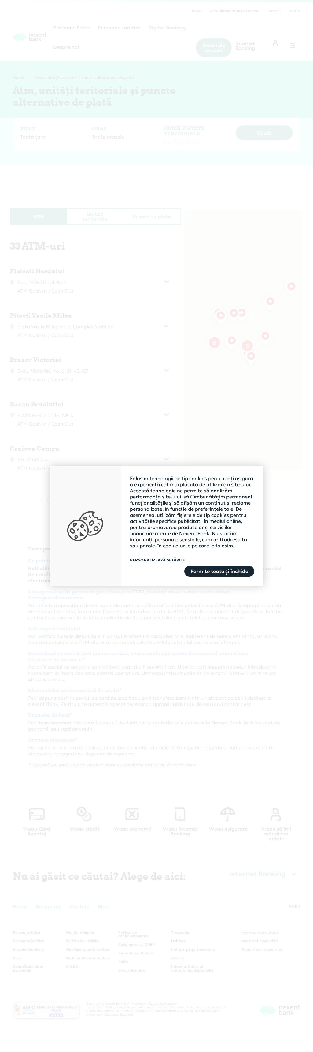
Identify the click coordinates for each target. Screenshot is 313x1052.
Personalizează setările (157, 560)
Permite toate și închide (219, 571)
